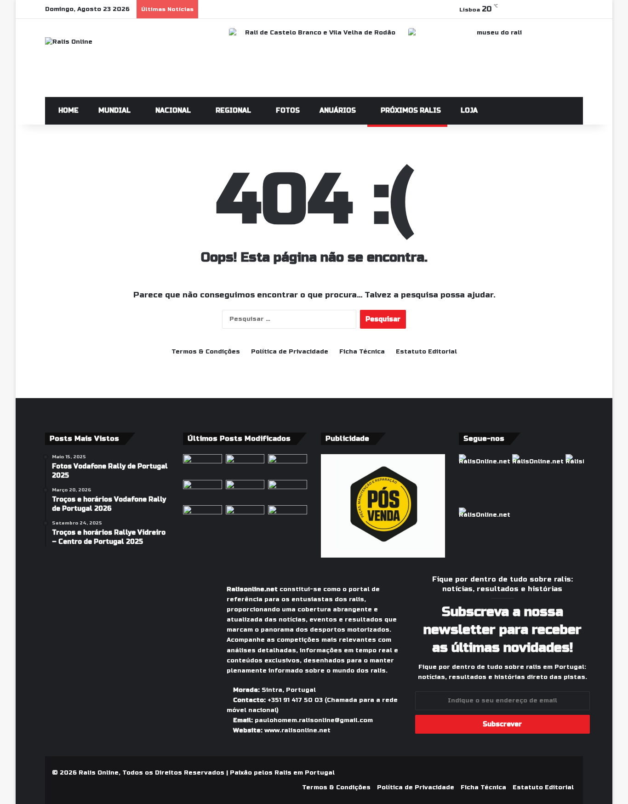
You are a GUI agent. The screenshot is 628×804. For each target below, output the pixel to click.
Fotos (287, 110)
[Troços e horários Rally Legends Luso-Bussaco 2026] (287, 516)
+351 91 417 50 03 (295, 700)
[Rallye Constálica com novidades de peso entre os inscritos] (245, 465)
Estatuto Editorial (426, 351)
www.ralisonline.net (297, 730)
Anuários (337, 110)
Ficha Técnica (362, 351)
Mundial (114, 110)
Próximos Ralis (410, 110)
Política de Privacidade (289, 351)
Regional (232, 110)
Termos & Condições (205, 351)
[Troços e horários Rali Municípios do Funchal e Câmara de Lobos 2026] (245, 491)
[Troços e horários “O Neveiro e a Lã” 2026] (287, 491)
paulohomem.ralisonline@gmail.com (314, 720)
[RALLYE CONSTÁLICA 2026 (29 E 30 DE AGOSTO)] (202, 491)
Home (68, 110)
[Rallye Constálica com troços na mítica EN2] (245, 516)
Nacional (172, 110)
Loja (468, 110)
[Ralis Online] (68, 42)
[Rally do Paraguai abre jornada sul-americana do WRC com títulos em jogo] (287, 465)
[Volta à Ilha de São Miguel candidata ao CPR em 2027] (202, 465)
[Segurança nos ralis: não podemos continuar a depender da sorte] (202, 516)
